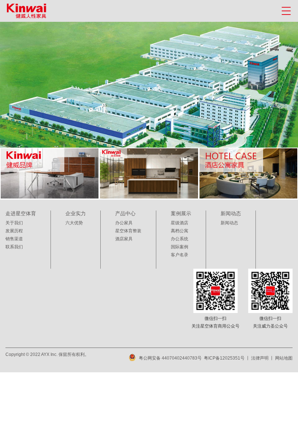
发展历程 (14, 230)
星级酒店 (179, 222)
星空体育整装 (128, 230)
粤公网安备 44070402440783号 (170, 358)
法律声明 (260, 358)
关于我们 (14, 222)
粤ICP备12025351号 (224, 358)
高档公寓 (179, 230)
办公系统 (179, 238)
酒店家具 (124, 238)
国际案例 (179, 246)
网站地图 (284, 358)
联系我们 (14, 246)
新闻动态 (229, 222)
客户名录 (179, 254)
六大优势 (74, 222)
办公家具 (124, 222)
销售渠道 (14, 238)
